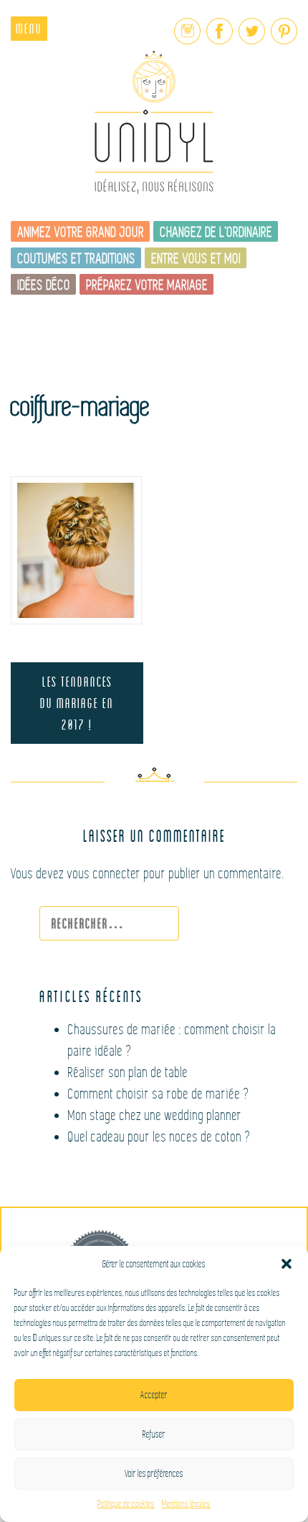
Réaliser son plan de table (128, 1072)
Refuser (154, 1434)
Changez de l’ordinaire (216, 232)
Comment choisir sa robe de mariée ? (159, 1094)
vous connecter (104, 873)
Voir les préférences (154, 1474)
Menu (29, 28)
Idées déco (44, 285)
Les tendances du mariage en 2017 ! (77, 703)
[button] (286, 1264)
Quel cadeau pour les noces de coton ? (159, 1137)
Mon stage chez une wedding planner (155, 1115)
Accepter (154, 1395)
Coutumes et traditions (77, 258)
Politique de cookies (126, 1504)
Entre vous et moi (196, 258)
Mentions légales (186, 1504)
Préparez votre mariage (147, 285)
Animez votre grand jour (81, 232)
